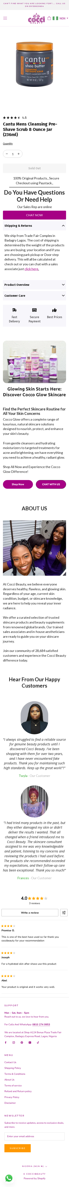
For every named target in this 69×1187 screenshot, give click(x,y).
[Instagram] (14, 1042)
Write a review (30, 912)
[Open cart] (49, 18)
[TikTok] (38, 1042)
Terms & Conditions (14, 1074)
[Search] (42, 18)
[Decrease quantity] (19, 154)
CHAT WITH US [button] (51, 484)
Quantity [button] (8, 143)
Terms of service (13, 1085)
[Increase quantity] (7, 154)
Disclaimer (10, 1103)
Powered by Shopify (34, 1178)
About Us (9, 1079)
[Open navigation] (5, 18)
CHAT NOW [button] (34, 215)
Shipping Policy (12, 1068)
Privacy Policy (11, 1097)
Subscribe (17, 1148)
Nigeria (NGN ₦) (33, 1166)
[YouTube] (30, 1042)
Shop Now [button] (18, 484)
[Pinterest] (22, 1042)
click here (31, 269)
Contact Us (10, 1062)
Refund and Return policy (18, 1091)
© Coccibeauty (34, 1174)
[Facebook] (5, 1042)
